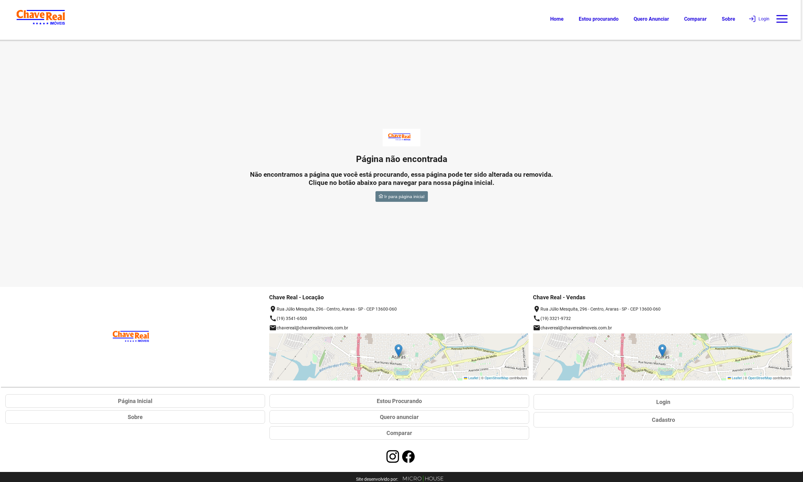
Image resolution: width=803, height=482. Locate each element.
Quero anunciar (399, 417)
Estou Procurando (399, 401)
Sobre (728, 19)
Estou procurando (599, 19)
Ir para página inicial (403, 196)
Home (557, 19)
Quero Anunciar (651, 19)
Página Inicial (135, 401)
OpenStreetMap (496, 377)
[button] (398, 350)
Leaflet (472, 377)
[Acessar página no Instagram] (393, 456)
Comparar (695, 19)
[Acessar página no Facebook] (408, 456)
